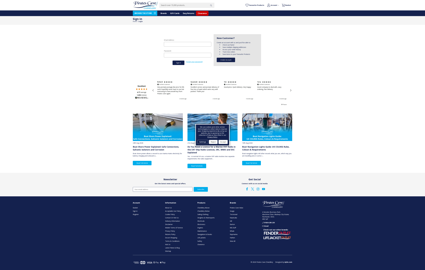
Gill (231, 221)
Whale (232, 231)
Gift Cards (174, 13)
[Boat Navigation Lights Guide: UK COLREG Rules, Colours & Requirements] (267, 127)
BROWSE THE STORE (143, 13)
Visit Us (167, 244)
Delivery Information (172, 221)
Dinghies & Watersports (206, 218)
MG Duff (233, 228)
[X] (252, 189)
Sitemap (168, 251)
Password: (167, 51)
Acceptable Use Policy (173, 211)
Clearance (202, 13)
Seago (232, 211)
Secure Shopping (171, 238)
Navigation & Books (204, 234)
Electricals (201, 221)
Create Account (225, 60)
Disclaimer (169, 224)
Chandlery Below (203, 211)
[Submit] (211, 5)
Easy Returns (188, 13)
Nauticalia (233, 218)
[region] (222, 90)
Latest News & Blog (172, 248)
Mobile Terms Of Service (174, 228)
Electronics (201, 224)
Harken (232, 238)
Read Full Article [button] (142, 163)
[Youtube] (263, 189)
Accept (223, 142)
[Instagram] (258, 189)
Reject (213, 142)
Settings (202, 142)
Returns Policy (170, 234)
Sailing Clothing (202, 214)
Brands (164, 13)
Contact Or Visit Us (172, 218)
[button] (153, 90)
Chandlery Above (203, 208)
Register (136, 214)
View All (232, 241)
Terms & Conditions (172, 241)
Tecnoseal (233, 214)
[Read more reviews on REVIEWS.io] (141, 98)
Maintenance (202, 231)
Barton (232, 224)
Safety (199, 241)
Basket (135, 208)
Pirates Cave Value (236, 208)
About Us (168, 208)
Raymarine (234, 234)
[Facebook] (247, 189)
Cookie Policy (170, 214)
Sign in (135, 211)
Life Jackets (201, 238)
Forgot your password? (194, 62)
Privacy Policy (170, 231)
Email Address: (169, 40)
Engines (200, 228)
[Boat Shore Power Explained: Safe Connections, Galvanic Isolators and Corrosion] (158, 127)
